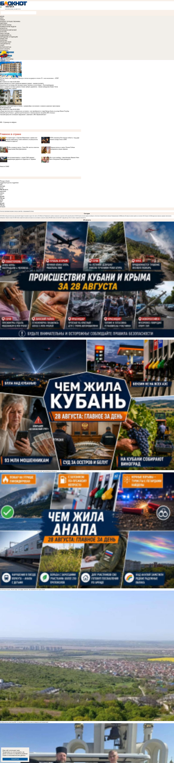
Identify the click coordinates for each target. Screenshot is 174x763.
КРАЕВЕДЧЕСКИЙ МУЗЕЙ (8, 30)
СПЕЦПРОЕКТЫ (5, 43)
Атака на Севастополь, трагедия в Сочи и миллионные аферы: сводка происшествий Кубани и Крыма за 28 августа (31, 338)
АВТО (1, 18)
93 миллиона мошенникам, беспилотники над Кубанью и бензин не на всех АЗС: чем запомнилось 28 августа (30, 471)
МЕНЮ (2, 16)
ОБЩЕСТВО (4, 38)
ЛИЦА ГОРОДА (4, 33)
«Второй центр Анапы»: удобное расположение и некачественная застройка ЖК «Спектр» (27, 113)
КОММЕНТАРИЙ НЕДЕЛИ (8, 26)
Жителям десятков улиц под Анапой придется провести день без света (20, 215)
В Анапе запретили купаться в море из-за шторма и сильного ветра (32, 217)
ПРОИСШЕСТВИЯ (5, 42)
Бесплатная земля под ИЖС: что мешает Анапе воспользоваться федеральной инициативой (25, 722)
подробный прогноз (6, 182)
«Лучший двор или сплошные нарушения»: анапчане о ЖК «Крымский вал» (23, 114)
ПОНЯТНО (15, 759)
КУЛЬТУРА (3, 32)
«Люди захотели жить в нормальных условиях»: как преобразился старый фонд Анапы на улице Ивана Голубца (34, 111)
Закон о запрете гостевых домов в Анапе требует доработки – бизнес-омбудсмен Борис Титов (29, 87)
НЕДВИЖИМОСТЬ (5, 35)
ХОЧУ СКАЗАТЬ (5, 49)
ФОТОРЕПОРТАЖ (5, 47)
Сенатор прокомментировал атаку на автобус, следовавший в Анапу (17, 211)
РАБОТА (11, 52)
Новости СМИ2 (4, 166)
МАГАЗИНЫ (9, 59)
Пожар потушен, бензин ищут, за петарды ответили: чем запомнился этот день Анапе (24, 589)
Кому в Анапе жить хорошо (8, 88)
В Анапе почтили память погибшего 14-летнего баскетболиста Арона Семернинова (97, 215)
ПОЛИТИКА (3, 40)
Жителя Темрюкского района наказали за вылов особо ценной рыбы (57, 215)
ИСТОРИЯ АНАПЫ (5, 25)
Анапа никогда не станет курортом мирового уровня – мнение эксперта (22, 83)
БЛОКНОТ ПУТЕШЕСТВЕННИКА (10, 21)
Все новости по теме (6, 81)
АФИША (2, 20)
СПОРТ (2, 45)
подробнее (15, 182)
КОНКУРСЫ (3, 28)
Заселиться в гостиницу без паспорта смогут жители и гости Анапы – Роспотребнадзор (27, 85)
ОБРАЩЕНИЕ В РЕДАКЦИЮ (9, 37)
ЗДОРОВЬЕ (3, 23)
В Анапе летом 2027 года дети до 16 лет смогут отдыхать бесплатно (69, 217)
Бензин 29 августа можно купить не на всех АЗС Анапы (134, 215)
